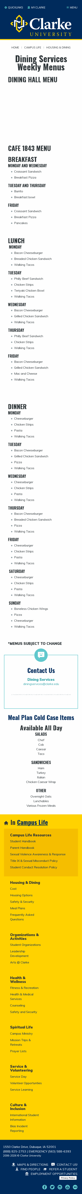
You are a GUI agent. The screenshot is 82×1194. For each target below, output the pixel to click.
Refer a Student (62, 1169)
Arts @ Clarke (19, 962)
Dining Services (41, 679)
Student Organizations (25, 945)
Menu (73, 7)
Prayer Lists (18, 1051)
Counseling (17, 1005)
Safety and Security (23, 1012)
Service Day (18, 1076)
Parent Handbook (22, 848)
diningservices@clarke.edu (41, 684)
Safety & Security (22, 902)
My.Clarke (38, 7)
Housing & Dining (58, 47)
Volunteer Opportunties (26, 1083)
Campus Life (32, 47)
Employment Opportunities (53, 1174)
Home (15, 47)
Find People (30, 1169)
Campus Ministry (21, 1033)
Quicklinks (15, 7)
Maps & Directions (32, 1164)
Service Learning (21, 1089)
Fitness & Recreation (24, 988)
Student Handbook (23, 841)
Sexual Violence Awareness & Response (38, 854)
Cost (13, 889)
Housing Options (21, 895)
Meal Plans (17, 908)
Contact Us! (66, 1164)
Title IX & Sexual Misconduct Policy (34, 861)
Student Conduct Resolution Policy (33, 867)
